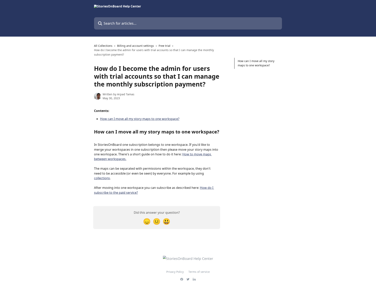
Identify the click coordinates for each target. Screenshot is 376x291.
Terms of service (199, 272)
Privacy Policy (175, 272)
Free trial (164, 46)
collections (102, 178)
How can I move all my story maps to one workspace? (139, 119)
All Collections (103, 46)
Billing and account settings (135, 46)
